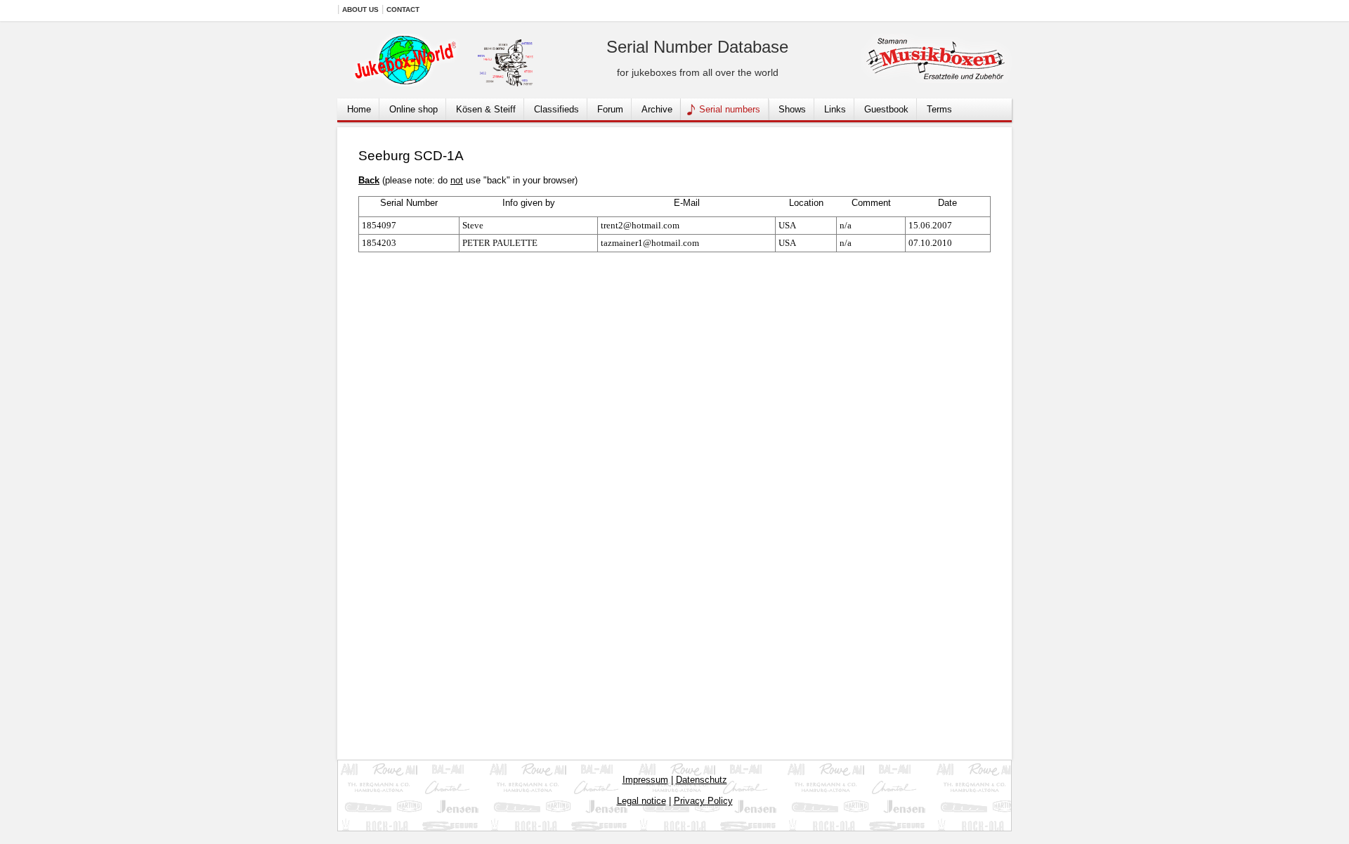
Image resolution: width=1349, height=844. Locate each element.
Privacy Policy (703, 801)
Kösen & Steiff (486, 109)
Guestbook (886, 109)
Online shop (413, 109)
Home (359, 109)
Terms (939, 109)
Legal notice (641, 801)
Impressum (645, 779)
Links (835, 109)
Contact (402, 9)
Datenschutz (701, 779)
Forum (610, 109)
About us (360, 9)
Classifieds (556, 109)
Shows (792, 109)
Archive (656, 109)
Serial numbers (729, 109)
